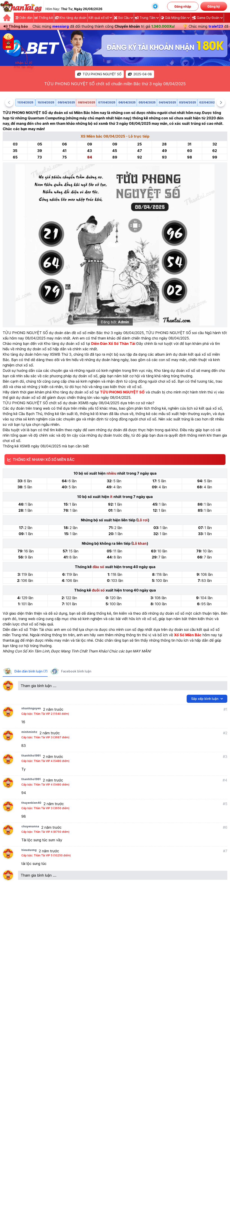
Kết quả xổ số (98, 18)
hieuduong (29, 850)
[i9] (115, 48)
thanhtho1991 (31, 755)
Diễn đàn (26, 18)
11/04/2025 (25, 102)
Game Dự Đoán (208, 18)
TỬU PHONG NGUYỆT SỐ (102, 74)
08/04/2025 (86, 102)
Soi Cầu (123, 18)
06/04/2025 (126, 102)
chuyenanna (30, 826)
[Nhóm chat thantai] (155, 6)
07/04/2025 (106, 102)
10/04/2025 (46, 102)
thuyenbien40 (31, 802)
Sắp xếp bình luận (204, 699)
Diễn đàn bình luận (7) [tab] (31, 671)
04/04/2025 (167, 102)
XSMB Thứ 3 (60, 354)
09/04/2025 (66, 102)
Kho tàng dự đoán (72, 18)
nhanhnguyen (31, 708)
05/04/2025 (147, 102)
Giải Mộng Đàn (175, 18)
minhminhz (29, 732)
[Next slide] (221, 102)
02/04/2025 (207, 102)
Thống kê (45, 18)
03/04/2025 (187, 102)
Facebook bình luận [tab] (76, 671)
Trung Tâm (147, 18)
